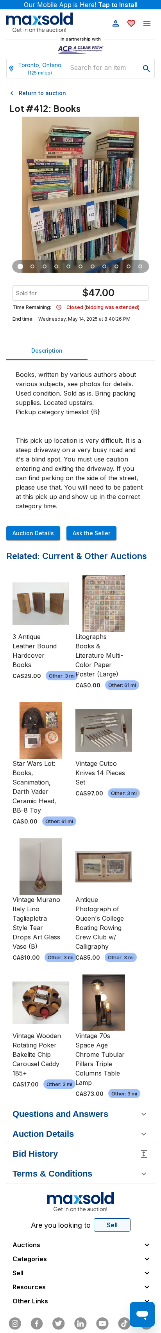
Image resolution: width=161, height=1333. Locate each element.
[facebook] (36, 1323)
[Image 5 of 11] (68, 266)
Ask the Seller (91, 533)
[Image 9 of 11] (116, 266)
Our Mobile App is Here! (81, 5)
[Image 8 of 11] (104, 266)
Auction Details (33, 533)
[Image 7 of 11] (92, 266)
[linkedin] (80, 1323)
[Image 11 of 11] (140, 266)
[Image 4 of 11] (56, 266)
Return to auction (42, 93)
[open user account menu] (115, 23)
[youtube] (102, 1323)
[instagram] (14, 1323)
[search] (146, 68)
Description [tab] (47, 350)
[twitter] (58, 1323)
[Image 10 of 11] (128, 266)
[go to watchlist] (131, 23)
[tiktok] (124, 1323)
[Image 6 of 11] (80, 266)
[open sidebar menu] (147, 23)
